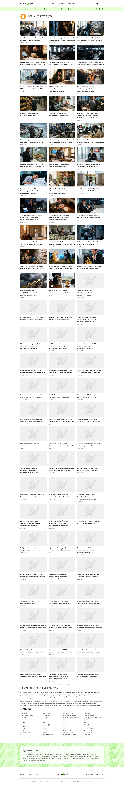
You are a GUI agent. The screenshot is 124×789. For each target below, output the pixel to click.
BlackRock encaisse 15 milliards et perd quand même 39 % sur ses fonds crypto (60, 371)
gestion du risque (68, 713)
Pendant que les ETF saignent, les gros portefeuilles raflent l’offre (87, 396)
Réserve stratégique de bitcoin (93, 717)
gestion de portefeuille (49, 734)
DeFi (23, 734)
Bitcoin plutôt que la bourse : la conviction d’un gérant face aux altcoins (32, 651)
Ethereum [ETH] (46, 725)
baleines (24, 717)
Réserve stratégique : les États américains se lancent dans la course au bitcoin (61, 469)
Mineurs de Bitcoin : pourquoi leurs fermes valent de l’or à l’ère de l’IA (87, 675)
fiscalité (44, 728)
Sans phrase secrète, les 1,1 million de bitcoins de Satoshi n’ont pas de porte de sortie (85, 293)
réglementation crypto (69, 734)
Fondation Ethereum (48, 731)
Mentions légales (55, 781)
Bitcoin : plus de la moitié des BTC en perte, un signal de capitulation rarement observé (33, 626)
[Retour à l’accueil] (26, 3)
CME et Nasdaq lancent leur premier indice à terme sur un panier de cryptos (88, 602)
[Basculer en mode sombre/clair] (97, 3)
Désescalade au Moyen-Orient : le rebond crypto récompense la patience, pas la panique (58, 577)
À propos (22, 774)
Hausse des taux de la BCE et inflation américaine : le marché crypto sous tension (61, 626)
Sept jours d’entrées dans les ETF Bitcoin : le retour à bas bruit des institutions (89, 267)
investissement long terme (71, 717)
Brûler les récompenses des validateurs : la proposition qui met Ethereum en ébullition (61, 141)
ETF (43, 723)
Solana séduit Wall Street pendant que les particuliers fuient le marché (59, 602)
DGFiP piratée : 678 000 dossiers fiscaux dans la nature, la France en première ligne (32, 63)
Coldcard (24, 731)
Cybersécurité (26, 732)
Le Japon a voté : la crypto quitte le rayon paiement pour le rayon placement (32, 371)
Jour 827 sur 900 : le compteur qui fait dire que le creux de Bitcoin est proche (32, 267)
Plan (36, 774)
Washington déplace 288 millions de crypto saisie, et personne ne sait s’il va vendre (90, 371)
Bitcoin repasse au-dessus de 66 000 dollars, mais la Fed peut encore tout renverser (29, 293)
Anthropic (24, 713)
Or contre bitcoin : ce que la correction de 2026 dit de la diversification (88, 522)
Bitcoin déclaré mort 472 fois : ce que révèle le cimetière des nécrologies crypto (89, 626)
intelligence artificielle (69, 715)
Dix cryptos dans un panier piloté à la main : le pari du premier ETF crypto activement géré (30, 346)
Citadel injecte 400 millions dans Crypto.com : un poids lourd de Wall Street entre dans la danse (86, 319)
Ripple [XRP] (87, 719)
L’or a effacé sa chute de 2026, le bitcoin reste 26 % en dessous (58, 114)
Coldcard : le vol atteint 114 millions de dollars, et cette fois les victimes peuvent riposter (58, 191)
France (44, 732)
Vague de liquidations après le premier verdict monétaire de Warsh (59, 549)
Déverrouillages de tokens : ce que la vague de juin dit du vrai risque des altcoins (33, 675)
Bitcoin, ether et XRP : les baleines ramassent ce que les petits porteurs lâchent (90, 141)
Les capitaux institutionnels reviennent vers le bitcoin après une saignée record (32, 420)
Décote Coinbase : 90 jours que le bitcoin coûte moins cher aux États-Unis (60, 63)
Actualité (53, 4)
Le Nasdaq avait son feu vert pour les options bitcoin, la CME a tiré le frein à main (89, 190)
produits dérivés (68, 732)
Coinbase (24, 728)
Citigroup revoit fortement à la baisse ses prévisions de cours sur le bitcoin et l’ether (61, 420)
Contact (30, 774)
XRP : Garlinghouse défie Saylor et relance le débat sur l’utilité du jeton (87, 469)
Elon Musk (45, 717)
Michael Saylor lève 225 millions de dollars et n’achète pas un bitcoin (59, 292)
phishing (65, 728)
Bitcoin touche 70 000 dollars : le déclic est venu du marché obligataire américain (89, 39)
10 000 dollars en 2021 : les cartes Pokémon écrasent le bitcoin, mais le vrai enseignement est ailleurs (59, 217)
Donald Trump (46, 715)
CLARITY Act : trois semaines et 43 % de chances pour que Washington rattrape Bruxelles (58, 346)
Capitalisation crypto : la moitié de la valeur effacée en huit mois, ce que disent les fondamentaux (86, 497)
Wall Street (87, 734)
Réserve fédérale (89, 715)
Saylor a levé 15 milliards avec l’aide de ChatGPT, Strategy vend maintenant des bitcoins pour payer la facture (88, 115)
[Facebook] (96, 9)
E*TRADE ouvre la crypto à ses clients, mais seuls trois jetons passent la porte (31, 318)
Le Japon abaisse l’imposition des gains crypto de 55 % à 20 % (30, 549)
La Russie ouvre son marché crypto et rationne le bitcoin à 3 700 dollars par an (32, 165)
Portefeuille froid (68, 731)
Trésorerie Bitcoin (89, 731)
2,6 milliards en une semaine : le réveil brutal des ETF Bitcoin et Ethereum (31, 39)
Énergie (44, 719)
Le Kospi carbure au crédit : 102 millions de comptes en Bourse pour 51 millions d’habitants (86, 346)
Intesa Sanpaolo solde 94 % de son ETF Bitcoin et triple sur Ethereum (59, 165)
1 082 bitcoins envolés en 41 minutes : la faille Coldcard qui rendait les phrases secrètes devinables (31, 217)
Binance (24, 719)
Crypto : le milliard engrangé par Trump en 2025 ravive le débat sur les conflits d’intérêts (29, 470)
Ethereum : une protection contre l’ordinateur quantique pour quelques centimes (86, 550)
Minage (65, 721)
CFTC (23, 723)
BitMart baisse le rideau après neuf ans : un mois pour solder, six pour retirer (89, 243)
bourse (24, 721)
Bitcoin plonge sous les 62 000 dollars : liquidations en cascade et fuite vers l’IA (60, 651)
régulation (87, 713)
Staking (86, 727)
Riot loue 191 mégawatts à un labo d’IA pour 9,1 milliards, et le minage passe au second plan (86, 89)
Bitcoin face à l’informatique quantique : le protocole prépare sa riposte (32, 496)
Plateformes (71, 4)
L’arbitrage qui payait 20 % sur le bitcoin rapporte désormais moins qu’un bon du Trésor (29, 191)
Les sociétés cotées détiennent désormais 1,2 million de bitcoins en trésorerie (89, 575)
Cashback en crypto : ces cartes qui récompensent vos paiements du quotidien (61, 445)
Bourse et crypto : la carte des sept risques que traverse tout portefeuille (31, 141)
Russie (86, 721)
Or (64, 727)
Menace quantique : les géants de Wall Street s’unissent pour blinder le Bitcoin (60, 267)
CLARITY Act (25, 727)
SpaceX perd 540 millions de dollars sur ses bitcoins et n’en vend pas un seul (89, 165)
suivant (66, 684)
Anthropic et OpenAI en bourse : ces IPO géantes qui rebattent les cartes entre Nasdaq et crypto (59, 676)
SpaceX (86, 725)
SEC (85, 723)
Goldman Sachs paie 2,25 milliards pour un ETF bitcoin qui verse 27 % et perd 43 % (33, 88)
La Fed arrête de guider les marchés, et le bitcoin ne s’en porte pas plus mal (88, 216)
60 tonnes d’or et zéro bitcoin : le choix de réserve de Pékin (29, 114)
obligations (66, 723)
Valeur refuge (88, 732)
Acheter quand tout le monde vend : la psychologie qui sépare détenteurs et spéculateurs (30, 523)
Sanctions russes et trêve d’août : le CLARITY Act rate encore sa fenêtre (31, 243)
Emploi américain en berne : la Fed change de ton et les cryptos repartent (88, 420)
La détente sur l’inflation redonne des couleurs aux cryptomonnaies (30, 445)
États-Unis (45, 721)
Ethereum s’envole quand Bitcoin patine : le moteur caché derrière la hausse (61, 318)
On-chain (66, 725)
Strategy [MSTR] (88, 728)
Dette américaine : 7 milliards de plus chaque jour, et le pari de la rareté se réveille (62, 243)
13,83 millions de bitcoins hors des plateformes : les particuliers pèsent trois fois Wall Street (58, 89)
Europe (44, 727)
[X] (99, 9)
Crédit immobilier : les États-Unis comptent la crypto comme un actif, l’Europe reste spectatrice (58, 523)
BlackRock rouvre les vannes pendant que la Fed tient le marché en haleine (60, 396)
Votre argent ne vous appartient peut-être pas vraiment (29, 602)
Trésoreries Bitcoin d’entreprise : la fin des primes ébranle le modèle (59, 496)
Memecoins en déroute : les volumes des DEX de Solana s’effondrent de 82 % (89, 651)
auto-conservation (27, 715)
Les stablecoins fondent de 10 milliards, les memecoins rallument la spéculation (32, 396)
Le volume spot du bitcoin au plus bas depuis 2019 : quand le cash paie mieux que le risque (90, 63)
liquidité (65, 719)
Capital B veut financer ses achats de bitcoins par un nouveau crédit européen (32, 575)
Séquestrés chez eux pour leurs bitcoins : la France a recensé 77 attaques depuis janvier (62, 39)
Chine (23, 725)
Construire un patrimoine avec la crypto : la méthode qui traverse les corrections (89, 445)
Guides (61, 4)
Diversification (46, 713)
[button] (101, 3)
